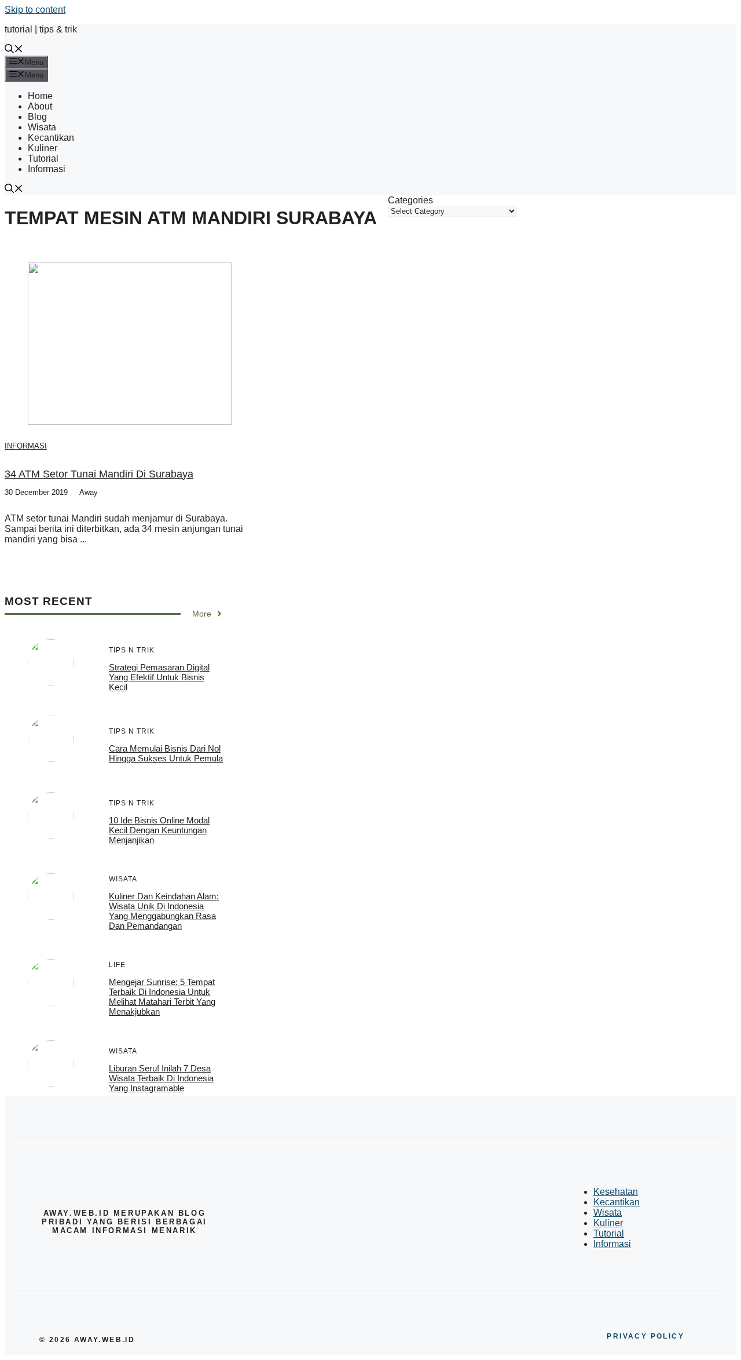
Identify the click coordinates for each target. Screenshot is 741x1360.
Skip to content (35, 9)
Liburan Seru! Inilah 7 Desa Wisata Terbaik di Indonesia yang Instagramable (161, 1078)
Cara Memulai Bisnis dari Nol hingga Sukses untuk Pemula (166, 753)
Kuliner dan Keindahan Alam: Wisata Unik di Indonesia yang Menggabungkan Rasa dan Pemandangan (164, 911)
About (40, 106)
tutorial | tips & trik (41, 29)
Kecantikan (51, 138)
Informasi (46, 169)
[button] (14, 50)
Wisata (42, 127)
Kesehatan (615, 1192)
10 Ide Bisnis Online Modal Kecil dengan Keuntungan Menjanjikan (159, 830)
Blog (37, 117)
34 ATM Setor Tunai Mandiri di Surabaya (99, 474)
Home (40, 96)
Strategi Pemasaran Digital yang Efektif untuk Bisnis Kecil (159, 677)
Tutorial (43, 158)
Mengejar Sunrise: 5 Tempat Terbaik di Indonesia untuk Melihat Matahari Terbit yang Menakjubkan (162, 996)
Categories (410, 200)
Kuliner (42, 148)
